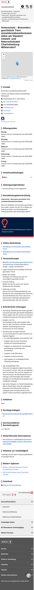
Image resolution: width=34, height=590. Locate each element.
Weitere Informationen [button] (9, 575)
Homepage (6, 110)
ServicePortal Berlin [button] (8, 502)
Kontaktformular (8, 107)
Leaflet (3, 77)
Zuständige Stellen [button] (8, 522)
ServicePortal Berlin (6, 11)
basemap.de (13, 77)
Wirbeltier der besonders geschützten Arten (18, 262)
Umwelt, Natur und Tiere (9, 13)
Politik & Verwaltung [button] (8, 559)
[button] (17, 64)
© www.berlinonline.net (14, 78)
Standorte (17, 11)
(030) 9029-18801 (12, 102)
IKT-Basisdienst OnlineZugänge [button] (12, 527)
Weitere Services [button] (7, 533)
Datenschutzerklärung (10, 512)
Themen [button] (4, 570)
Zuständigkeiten (8, 113)
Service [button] (3, 549)
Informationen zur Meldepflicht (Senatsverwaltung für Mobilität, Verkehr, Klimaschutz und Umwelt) (17, 442)
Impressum (6, 507)
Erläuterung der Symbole (8, 121)
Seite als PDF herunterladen (12, 485)
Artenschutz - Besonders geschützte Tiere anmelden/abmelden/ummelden (14, 16)
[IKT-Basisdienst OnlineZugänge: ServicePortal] (9, 495)
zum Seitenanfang (24, 492)
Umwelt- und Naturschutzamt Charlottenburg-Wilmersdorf (15, 20)
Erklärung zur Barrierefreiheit (12, 517)
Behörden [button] (4, 554)
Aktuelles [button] (4, 564)
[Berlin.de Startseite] (5, 1)
